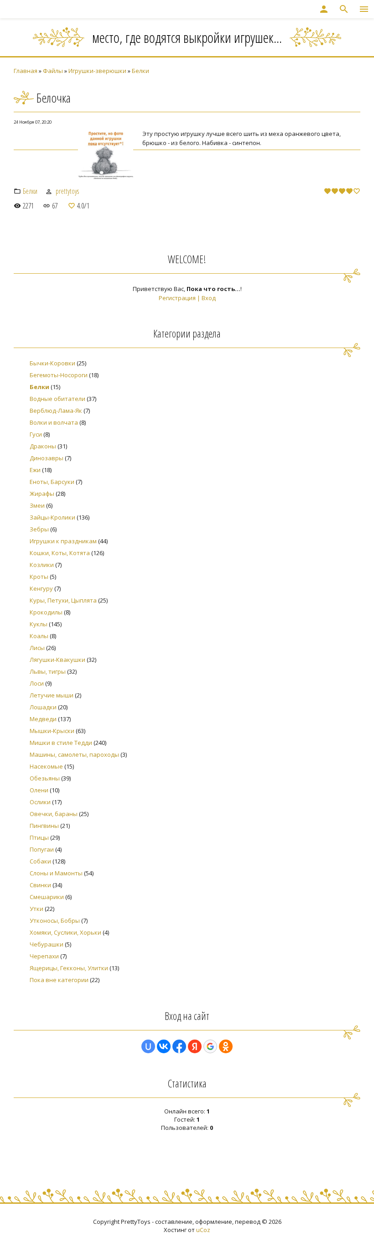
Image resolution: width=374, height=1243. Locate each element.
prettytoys (67, 191)
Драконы (43, 446)
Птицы (39, 837)
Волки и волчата (54, 422)
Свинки (40, 885)
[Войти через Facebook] (179, 1046)
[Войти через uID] (148, 1046)
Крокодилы (46, 612)
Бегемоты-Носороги (59, 375)
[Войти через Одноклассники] (226, 1046)
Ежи (35, 470)
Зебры (39, 529)
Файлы (53, 71)
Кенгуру (41, 588)
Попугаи (42, 849)
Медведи (43, 719)
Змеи (37, 505)
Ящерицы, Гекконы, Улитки (69, 968)
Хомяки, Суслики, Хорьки (65, 932)
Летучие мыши (51, 695)
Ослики (40, 802)
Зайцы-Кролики (52, 517)
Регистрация (177, 298)
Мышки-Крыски (52, 731)
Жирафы (42, 493)
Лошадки (43, 707)
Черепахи (44, 956)
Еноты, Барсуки (52, 482)
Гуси (36, 434)
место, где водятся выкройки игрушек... (187, 37)
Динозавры (46, 458)
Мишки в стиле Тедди (61, 743)
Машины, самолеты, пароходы (74, 754)
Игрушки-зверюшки (97, 71)
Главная (25, 71)
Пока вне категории (59, 980)
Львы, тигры (48, 671)
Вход (209, 298)
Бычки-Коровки (52, 363)
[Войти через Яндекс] (195, 1046)
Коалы (39, 636)
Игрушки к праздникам (63, 541)
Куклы (38, 624)
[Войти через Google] (210, 1046)
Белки (140, 71)
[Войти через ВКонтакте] (164, 1046)
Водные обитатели (57, 399)
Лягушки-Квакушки (57, 659)
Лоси (37, 683)
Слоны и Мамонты (56, 873)
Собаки (40, 861)
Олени (39, 790)
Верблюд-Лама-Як (56, 410)
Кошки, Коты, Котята (60, 553)
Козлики (42, 565)
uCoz (203, 1230)
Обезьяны (45, 778)
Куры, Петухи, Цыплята (63, 600)
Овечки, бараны (54, 814)
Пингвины (44, 826)
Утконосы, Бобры (55, 920)
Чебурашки (46, 944)
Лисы (37, 648)
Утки (36, 909)
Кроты (39, 576)
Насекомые (46, 766)
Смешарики (47, 897)
